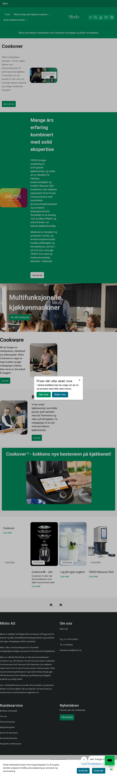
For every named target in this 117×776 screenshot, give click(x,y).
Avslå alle (83, 770)
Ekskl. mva (60, 394)
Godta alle (98, 770)
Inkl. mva (43, 394)
